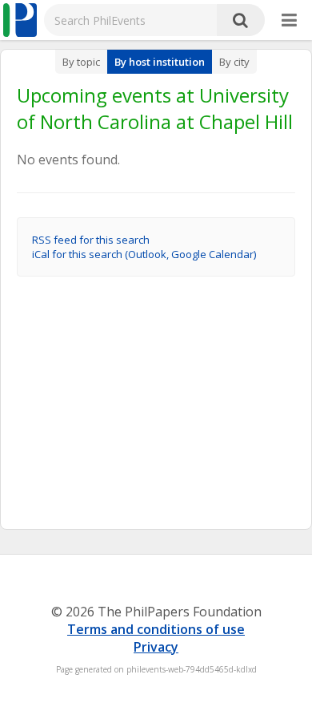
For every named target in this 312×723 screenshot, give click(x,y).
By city (234, 62)
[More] (289, 21)
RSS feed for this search (91, 239)
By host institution (159, 62)
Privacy (156, 647)
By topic (81, 62)
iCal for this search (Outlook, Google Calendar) (144, 254)
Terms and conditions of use (156, 629)
